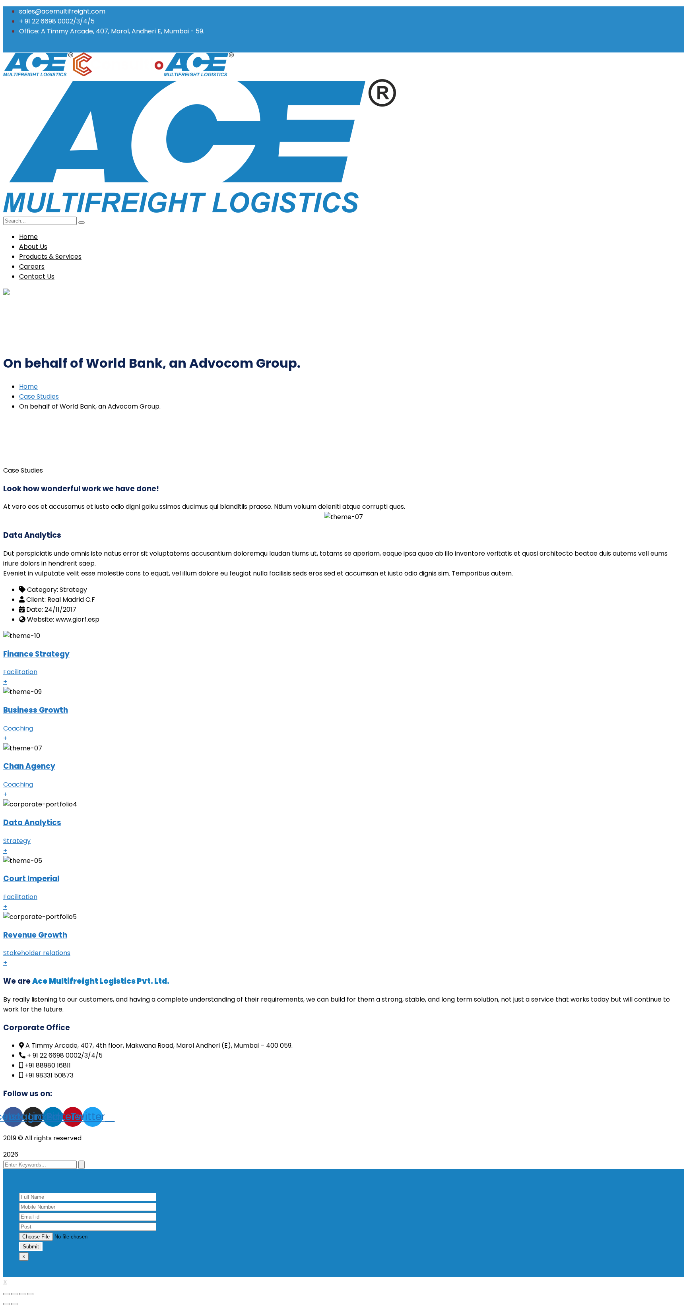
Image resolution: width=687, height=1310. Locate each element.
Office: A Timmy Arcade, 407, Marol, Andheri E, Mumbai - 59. (111, 31)
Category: (42, 589)
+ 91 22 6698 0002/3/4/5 (57, 21)
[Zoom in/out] (30, 1294)
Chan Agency (29, 766)
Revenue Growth (35, 935)
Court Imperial (31, 878)
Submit (31, 1247)
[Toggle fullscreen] (22, 1294)
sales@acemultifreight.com (62, 11)
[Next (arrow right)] (14, 1304)
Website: (40, 619)
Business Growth (35, 710)
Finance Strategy (36, 654)
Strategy (17, 840)
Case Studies (39, 396)
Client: (36, 599)
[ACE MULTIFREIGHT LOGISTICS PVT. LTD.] (38, 74)
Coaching (18, 728)
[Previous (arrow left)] (6, 1304)
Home (28, 386)
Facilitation (20, 671)
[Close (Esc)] (6, 1294)
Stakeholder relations (36, 952)
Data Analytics (32, 822)
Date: (34, 609)
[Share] (14, 1294)
